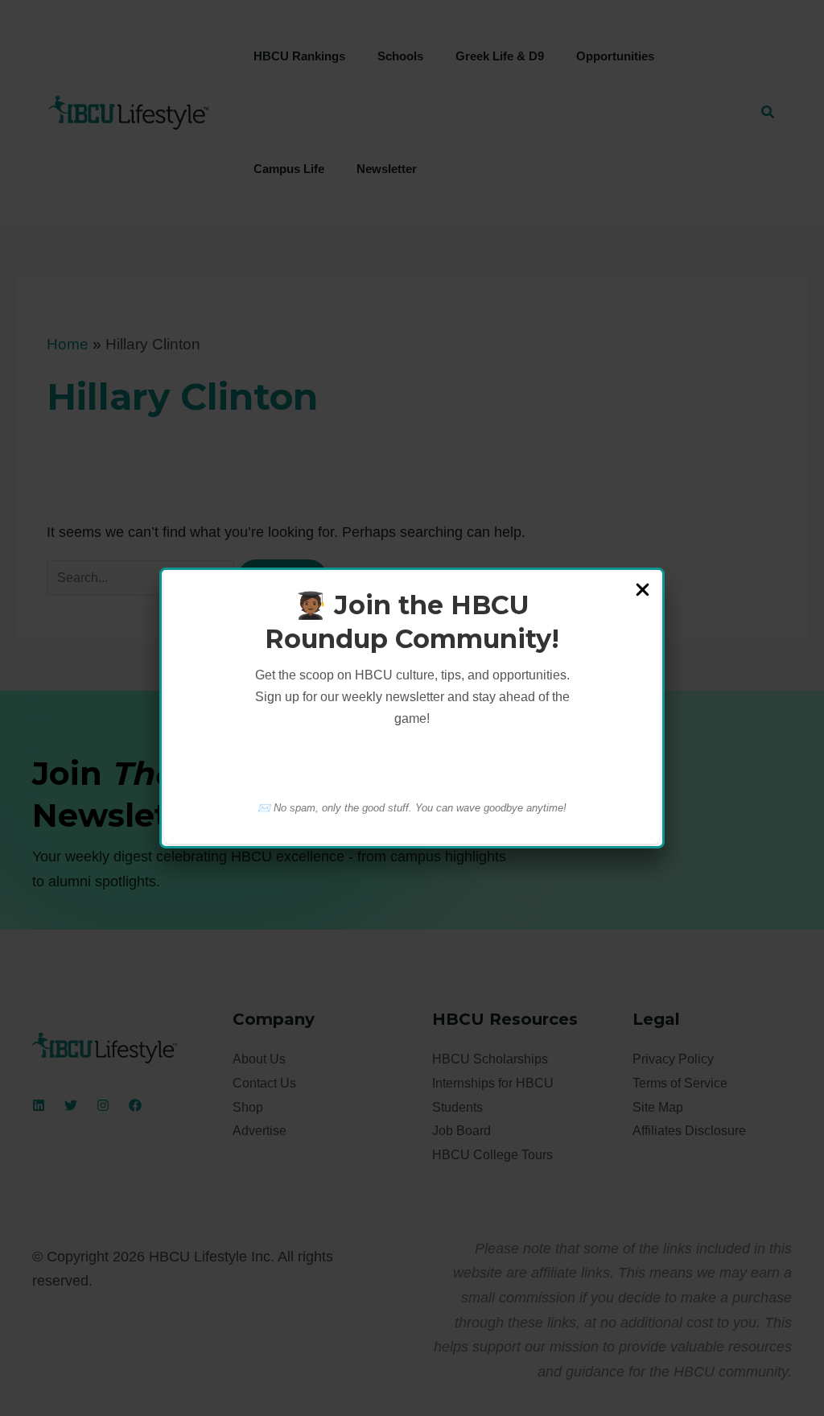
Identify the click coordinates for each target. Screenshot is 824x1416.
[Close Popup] (642, 591)
